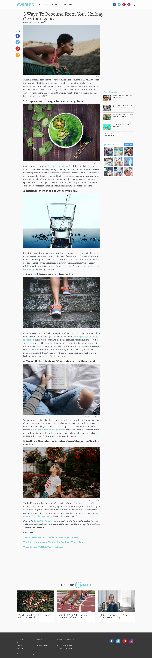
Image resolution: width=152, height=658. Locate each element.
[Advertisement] (61, 565)
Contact (60, 643)
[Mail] (19, 55)
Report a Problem (64, 648)
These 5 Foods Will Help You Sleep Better (43, 547)
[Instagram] (129, 4)
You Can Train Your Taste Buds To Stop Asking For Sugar (51, 537)
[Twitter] (119, 4)
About (19, 643)
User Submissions (64, 646)
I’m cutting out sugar (58, 166)
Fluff (71, 4)
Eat (39, 4)
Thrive (63, 4)
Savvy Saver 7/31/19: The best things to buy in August (122, 106)
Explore (54, 4)
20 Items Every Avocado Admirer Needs (113, 134)
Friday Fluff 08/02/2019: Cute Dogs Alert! (122, 96)
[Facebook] (114, 4)
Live (45, 4)
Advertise (21, 648)
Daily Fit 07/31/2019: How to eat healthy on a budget (123, 115)
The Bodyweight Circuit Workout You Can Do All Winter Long (53, 542)
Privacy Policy (42, 646)
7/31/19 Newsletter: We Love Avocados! (122, 125)
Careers (20, 646)
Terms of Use (42, 643)
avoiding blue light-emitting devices (47, 430)
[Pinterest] (124, 4)
